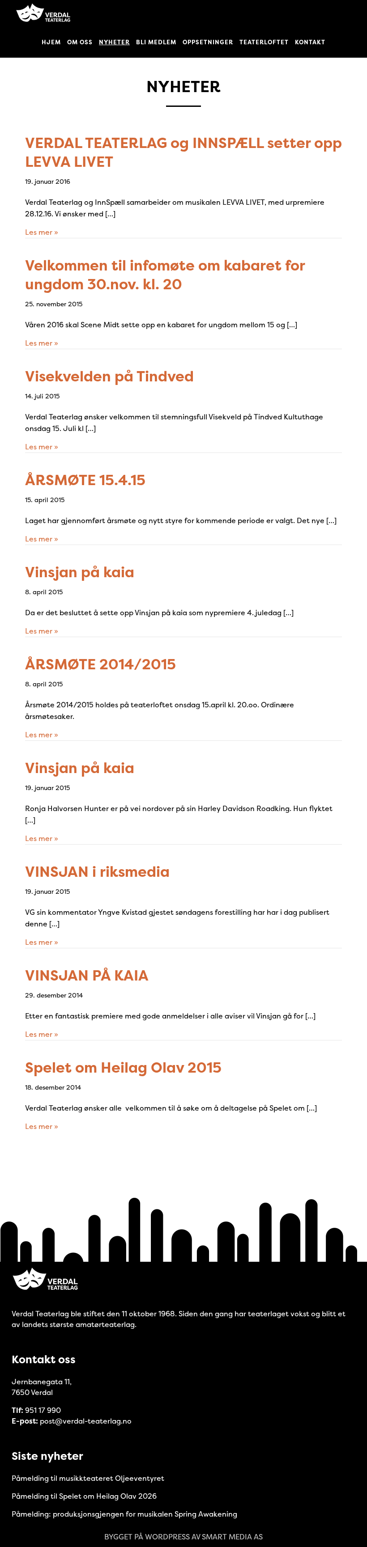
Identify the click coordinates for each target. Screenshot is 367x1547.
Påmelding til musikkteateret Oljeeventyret (88, 1478)
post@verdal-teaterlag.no (86, 1421)
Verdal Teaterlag (43, 13)
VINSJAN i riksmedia (97, 871)
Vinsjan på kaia (79, 572)
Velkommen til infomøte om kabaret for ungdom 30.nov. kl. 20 (165, 275)
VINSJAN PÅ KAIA (87, 975)
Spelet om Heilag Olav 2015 (123, 1067)
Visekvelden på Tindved (109, 376)
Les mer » (41, 232)
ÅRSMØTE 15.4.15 (85, 480)
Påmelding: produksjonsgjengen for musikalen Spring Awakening (124, 1514)
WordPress (167, 1537)
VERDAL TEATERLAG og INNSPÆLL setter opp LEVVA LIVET (183, 152)
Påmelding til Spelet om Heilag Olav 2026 (84, 1496)
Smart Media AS (232, 1537)
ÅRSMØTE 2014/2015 (100, 664)
